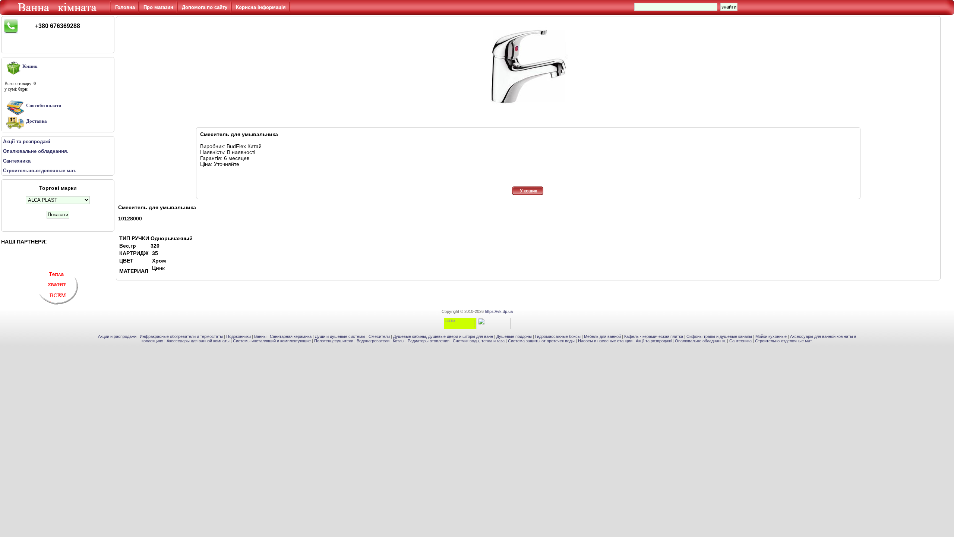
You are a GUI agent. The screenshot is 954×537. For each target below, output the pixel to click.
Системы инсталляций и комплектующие (272, 341)
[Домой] (58, 13)
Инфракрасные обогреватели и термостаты (181, 336)
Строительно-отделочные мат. (784, 341)
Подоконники (238, 336)
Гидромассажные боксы (558, 336)
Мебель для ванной (602, 336)
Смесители (379, 336)
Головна (125, 7)
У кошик (528, 191)
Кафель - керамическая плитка (653, 336)
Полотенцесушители (333, 341)
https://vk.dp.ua (499, 311)
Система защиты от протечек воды (541, 341)
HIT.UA (450, 321)
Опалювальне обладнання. (700, 341)
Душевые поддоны (514, 336)
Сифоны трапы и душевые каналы (719, 336)
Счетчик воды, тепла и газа (479, 341)
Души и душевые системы (340, 336)
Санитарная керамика (291, 336)
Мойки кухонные (771, 336)
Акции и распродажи (117, 336)
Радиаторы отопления (428, 341)
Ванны (260, 336)
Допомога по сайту (204, 7)
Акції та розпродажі (654, 341)
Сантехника (740, 341)
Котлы (398, 341)
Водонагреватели (373, 341)
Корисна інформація (261, 7)
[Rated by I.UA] (494, 328)
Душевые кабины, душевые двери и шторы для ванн (443, 336)
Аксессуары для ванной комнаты (198, 341)
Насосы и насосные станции (605, 341)
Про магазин (158, 7)
